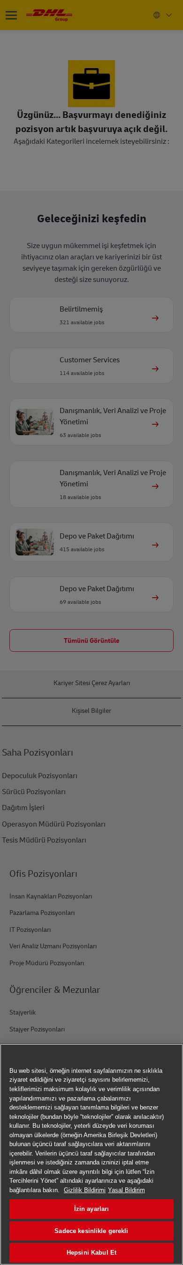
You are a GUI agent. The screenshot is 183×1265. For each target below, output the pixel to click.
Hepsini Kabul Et (91, 1252)
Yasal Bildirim (126, 1190)
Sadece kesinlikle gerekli (91, 1230)
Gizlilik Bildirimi (85, 1190)
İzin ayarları (91, 1208)
